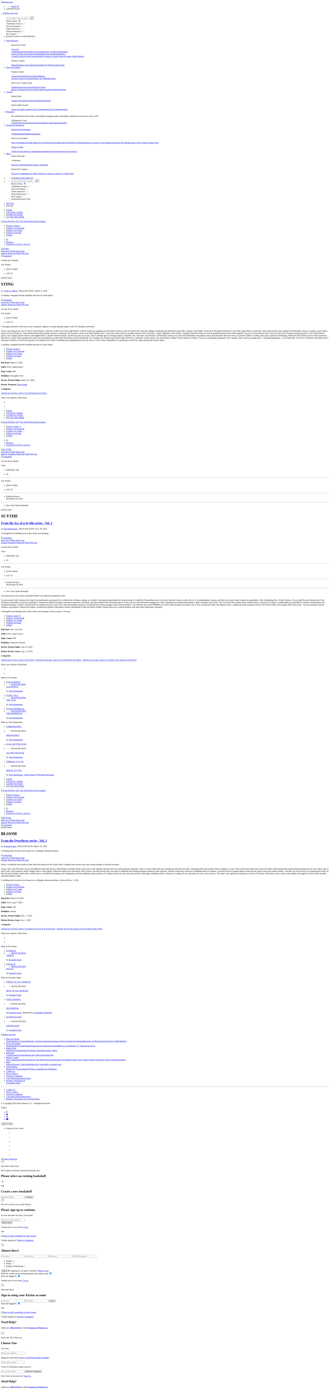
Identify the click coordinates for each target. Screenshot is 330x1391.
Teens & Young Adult (67, 56)
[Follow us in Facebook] (6, 1112)
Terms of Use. (43, 1271)
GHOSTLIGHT (13, 1026)
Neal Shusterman (11, 529)
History (62, 54)
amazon (4, 253)
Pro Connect (11, 34)
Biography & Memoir (50, 54)
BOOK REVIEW (18, 684)
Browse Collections (19, 165)
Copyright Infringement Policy (18, 1078)
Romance (64, 52)
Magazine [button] (10, 112)
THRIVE (10, 955)
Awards (31, 87)
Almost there (7, 1223)
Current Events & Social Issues (24, 56)
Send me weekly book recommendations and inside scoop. (25, 1273)
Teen (35, 76)
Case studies (32, 151)
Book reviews (12, 21)
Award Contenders (38, 109)
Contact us (10, 1071)
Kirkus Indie (22, 384)
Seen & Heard (40, 87)
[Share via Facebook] (15, 228)
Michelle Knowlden (46, 775)
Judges (65, 109)
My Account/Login (53, 1064)
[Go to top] (7, 1123)
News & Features (13, 26)
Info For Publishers (49, 1069)
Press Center (36, 1069)
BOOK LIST (13, 221)
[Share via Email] (13, 233)
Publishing (27, 134)
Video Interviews (13, 29)
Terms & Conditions (14, 1076)
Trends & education (19, 151)
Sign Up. (27, 1376)
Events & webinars (69, 151)
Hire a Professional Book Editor (19, 1060)
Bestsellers (15, 65)
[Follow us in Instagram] (7, 1117)
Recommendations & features (49, 151)
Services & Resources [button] (15, 125)
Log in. (26, 1227)
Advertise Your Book (120, 143)
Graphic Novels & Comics (47, 56)
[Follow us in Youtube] (7, 1119)
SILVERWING (12, 1008)
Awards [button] (9, 92)
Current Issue (16, 123)
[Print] (9, 235)
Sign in (4, 1271)
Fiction (24, 52)
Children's (80, 56)
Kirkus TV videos (78, 1046)
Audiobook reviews (14, 24)
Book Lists (19, 1046)
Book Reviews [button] (12, 41)
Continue (29, 1197)
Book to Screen (17, 90)
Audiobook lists (34, 65)
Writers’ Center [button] (12, 1057)
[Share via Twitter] (14, 230)
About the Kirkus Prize (36, 101)
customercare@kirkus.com (38, 1328)
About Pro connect (46, 174)
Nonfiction (37, 54)
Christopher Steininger (43, 1013)
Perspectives (23, 87)
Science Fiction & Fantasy (22, 54)
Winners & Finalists (19, 101)
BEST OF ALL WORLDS (17, 991)
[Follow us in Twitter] (7, 1114)
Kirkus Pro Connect (37, 1064)
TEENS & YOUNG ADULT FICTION (17, 660)
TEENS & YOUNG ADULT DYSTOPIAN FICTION (24, 393)
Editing (20, 134)
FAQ (29, 1069)
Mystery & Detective (51, 52)
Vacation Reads (58, 65)
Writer (9, 1264)
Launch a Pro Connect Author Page (85, 1060)
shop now (5, 251)
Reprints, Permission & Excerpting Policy (15, 1082)
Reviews (9, 242)
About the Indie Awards (21, 109)
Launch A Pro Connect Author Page (144, 143)
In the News (29, 90)
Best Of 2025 (46, 65)
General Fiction (17, 76)
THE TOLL (11, 700)
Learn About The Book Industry (113, 1060)
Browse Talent (32, 174)
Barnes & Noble (14, 253)
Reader (9, 1261)
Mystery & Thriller (40, 78)
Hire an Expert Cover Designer (99, 143)
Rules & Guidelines (54, 109)
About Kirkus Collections (37, 165)
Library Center (17, 147)
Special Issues (28, 123)
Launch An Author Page (64, 174)
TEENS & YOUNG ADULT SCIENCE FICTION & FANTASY (109, 660)
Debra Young (30, 775)
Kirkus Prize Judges (49, 1050)
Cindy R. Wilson (11, 291)
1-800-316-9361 (15, 1328)
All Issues (38, 123)
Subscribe (63, 123)
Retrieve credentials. (25, 1240)
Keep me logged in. (9, 1276)
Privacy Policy (12, 1074)
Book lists (24, 65)
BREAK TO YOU (14, 770)
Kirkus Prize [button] (11, 1048)
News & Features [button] (13, 67)
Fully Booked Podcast (57, 90)
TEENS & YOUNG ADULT (18, 244)
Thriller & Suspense (35, 52)
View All (15, 49)
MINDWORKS (12, 735)
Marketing (36, 134)
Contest (23, 1069)
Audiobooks (16, 52)
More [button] (8, 154)
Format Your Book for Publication (73, 143)
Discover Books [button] (12, 1039)
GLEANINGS (12, 687)
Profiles (14, 87)
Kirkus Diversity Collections (17, 1064)
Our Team (16, 1069)
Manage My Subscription (35, 1055)
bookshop (12, 454)
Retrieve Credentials (33, 1371)
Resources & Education (21, 129)
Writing (14, 134)
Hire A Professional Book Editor (24, 143)
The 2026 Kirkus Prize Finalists (33, 221)
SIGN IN (15, 6)
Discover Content (18, 174)
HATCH (9, 969)
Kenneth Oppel (10, 846)
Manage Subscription (50, 123)
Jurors (48, 101)
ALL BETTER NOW (15, 753)
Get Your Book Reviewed (48, 143)
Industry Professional (15, 1266)
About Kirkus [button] (11, 1067)
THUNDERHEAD (14, 713)
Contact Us (10, 1090)
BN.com (25, 253)
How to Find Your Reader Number (34, 1358)
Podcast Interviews (14, 31)
